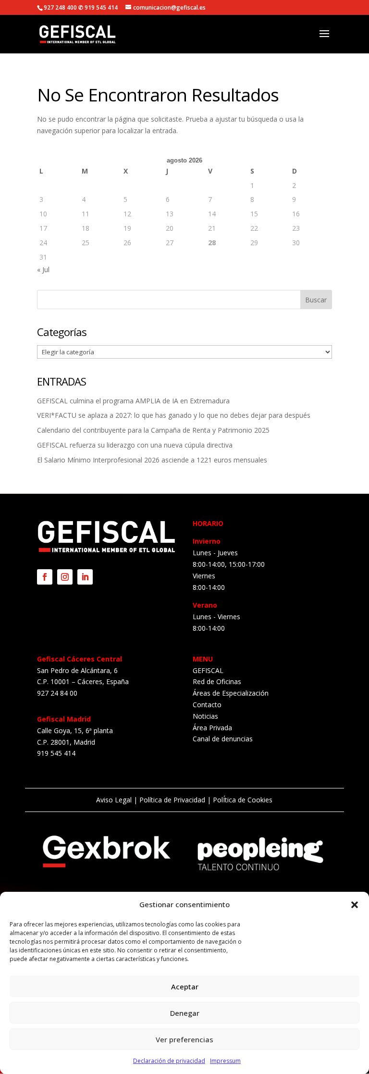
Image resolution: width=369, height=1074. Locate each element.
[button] (354, 905)
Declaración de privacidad (169, 1061)
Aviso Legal (114, 799)
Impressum (225, 1061)
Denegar (184, 1013)
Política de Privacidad (172, 799)
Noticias (205, 716)
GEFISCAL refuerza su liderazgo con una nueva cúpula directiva (135, 445)
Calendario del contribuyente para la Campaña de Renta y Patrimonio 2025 (153, 430)
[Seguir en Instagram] (65, 577)
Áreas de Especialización (231, 693)
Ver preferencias (184, 1039)
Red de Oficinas (217, 681)
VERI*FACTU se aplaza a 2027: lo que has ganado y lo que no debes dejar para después (173, 415)
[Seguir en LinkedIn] (85, 577)
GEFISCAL (208, 670)
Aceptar (184, 986)
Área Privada (212, 727)
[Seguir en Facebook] (44, 577)
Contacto (207, 704)
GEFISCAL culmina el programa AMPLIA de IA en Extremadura (133, 400)
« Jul (43, 269)
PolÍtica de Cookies (241, 799)
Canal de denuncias (223, 738)
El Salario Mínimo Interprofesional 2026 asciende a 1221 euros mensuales (152, 459)
